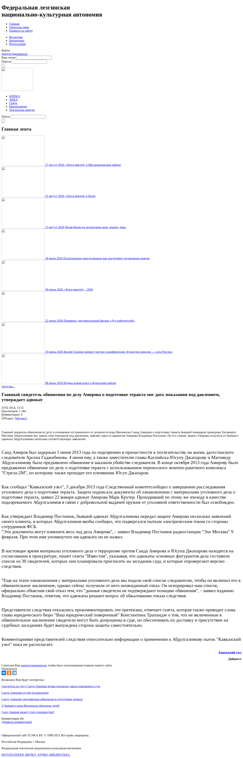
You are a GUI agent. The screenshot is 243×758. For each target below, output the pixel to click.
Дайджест (21, 418)
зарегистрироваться (33, 665)
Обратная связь (19, 27)
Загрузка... (8, 386)
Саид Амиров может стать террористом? (28, 712)
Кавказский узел (230, 652)
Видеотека (16, 37)
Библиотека (16, 40)
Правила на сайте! (21, 30)
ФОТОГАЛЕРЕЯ (13, 754)
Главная (14, 23)
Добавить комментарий (17, 722)
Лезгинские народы (22, 110)
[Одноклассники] (9, 673)
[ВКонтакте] (4, 673)
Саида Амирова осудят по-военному (25, 692)
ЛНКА (13, 99)
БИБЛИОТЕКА (60, 754)
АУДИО (43, 754)
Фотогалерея (17, 44)
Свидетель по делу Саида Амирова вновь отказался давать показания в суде (51, 686)
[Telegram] (14, 673)
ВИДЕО (31, 754)
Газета (13, 103)
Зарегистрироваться (14, 53)
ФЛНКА (14, 96)
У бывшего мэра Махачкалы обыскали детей (30, 705)
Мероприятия (18, 106)
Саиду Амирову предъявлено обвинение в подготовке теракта (42, 699)
